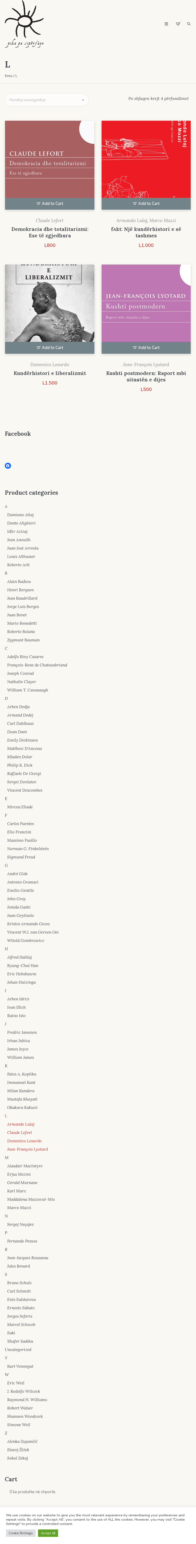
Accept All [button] (48, 1533)
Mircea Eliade (20, 807)
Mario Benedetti (22, 623)
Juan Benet (17, 615)
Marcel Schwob (21, 1324)
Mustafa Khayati (22, 1099)
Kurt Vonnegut (20, 1366)
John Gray (16, 898)
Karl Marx (16, 1191)
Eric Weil (15, 1383)
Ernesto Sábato (21, 1307)
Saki (11, 1333)
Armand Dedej (20, 715)
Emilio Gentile (20, 890)
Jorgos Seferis (19, 1316)
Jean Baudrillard (22, 598)
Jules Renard (18, 1266)
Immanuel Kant (21, 1082)
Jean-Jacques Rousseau (27, 1257)
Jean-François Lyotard (146, 364)
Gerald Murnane (22, 1182)
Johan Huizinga (21, 982)
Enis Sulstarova (21, 1299)
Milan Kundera (20, 1090)
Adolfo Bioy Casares (25, 656)
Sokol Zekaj (17, 1458)
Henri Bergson (20, 590)
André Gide (17, 873)
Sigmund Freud (21, 857)
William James (20, 1057)
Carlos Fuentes (20, 823)
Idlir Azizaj (17, 531)
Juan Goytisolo (20, 915)
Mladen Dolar (19, 756)
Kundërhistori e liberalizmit (50, 373)
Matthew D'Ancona (24, 748)
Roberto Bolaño (21, 631)
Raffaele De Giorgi (24, 773)
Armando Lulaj (131, 220)
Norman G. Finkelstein (28, 848)
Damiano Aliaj (20, 514)
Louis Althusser (21, 556)
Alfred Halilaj (19, 957)
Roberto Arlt (18, 564)
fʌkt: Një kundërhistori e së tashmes (146, 232)
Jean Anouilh (19, 539)
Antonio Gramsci (22, 882)
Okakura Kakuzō (22, 1107)
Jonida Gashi (19, 907)
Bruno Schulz (19, 1282)
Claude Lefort (50, 220)
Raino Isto (16, 1015)
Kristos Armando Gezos (28, 923)
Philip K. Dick (20, 765)
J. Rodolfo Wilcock (23, 1391)
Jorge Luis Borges (23, 606)
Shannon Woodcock (25, 1416)
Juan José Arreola (22, 548)
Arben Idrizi (18, 999)
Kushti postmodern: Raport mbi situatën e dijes (146, 376)
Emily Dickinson (22, 740)
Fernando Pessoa (22, 1241)
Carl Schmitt (19, 1291)
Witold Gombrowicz (25, 940)
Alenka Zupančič (22, 1441)
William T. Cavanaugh (27, 690)
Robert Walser (20, 1408)
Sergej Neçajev (20, 1224)
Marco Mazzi (162, 220)
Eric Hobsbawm (21, 974)
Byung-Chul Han (22, 965)
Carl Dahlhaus (20, 723)
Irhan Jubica (18, 1040)
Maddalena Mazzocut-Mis (31, 1199)
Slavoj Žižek (18, 1449)
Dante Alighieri (21, 523)
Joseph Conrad (20, 673)
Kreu (8, 75)
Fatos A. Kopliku (21, 1074)
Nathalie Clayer (21, 681)
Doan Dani (17, 731)
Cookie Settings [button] (21, 1533)
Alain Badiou (19, 581)
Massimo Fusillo (22, 840)
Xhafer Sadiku (20, 1341)
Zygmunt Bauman (23, 640)
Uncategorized (18, 1349)
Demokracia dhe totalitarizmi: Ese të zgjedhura (49, 232)
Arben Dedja (18, 706)
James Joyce (17, 1049)
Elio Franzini (19, 832)
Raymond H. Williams (27, 1399)
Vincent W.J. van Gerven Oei (33, 932)
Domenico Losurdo (49, 364)
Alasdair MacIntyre (25, 1166)
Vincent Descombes (24, 790)
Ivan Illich (16, 1007)
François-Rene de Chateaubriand (37, 665)
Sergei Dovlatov (21, 782)
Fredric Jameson (22, 1032)
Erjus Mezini (19, 1174)
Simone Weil (18, 1424)
